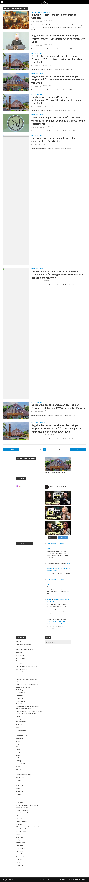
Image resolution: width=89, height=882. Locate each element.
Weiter (78, 449)
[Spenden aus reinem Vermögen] (58, 464)
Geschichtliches (36, 12)
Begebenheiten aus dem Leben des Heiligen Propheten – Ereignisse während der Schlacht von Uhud (58, 59)
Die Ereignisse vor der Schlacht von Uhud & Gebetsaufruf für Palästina (54, 139)
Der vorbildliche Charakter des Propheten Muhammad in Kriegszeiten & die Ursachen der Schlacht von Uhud (57, 274)
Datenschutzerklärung (77, 880)
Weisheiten (46, 12)
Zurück (11, 449)
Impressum (63, 880)
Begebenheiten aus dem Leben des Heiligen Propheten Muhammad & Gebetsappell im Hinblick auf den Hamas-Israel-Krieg (56, 428)
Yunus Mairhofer (51, 543)
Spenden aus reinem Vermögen (55, 472)
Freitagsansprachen (38, 33)
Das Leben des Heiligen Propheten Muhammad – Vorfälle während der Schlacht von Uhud (57, 100)
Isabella (49, 599)
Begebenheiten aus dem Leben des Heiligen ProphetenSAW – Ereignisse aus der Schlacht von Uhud (58, 38)
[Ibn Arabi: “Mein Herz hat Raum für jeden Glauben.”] (16, 20)
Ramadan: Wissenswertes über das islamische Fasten (57, 546)
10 (59, 449)
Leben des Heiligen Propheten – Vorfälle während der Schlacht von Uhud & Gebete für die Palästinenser (58, 120)
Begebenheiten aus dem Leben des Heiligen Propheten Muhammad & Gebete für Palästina (58, 406)
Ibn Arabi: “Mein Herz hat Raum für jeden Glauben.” (53, 16)
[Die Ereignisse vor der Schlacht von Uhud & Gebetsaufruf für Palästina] (16, 200)
